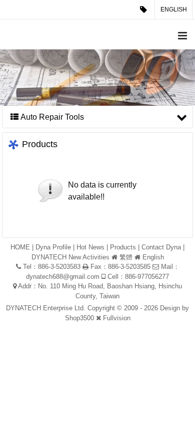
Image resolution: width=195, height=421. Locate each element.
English (173, 9)
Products (123, 247)
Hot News (90, 247)
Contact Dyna (161, 247)
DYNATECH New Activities (71, 257)
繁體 (126, 257)
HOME (20, 247)
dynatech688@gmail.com (63, 276)
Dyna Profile (53, 247)
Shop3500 (79, 318)
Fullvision (116, 318)
